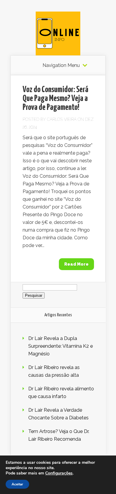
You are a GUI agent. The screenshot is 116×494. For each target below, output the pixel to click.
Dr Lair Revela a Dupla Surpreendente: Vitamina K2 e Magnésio (60, 346)
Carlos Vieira (61, 119)
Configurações (59, 473)
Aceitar (17, 484)
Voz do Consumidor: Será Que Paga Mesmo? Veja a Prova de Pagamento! (55, 99)
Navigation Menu (61, 65)
